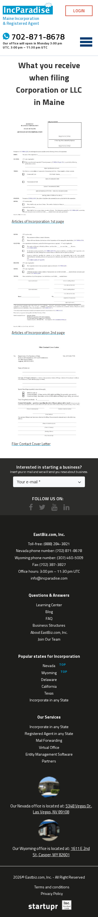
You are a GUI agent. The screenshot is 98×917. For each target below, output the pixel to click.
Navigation (86, 42)
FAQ (49, 618)
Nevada (49, 665)
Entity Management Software (49, 754)
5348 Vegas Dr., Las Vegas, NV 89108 (62, 809)
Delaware (49, 679)
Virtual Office (49, 747)
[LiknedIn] (66, 507)
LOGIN (79, 11)
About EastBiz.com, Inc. (49, 632)
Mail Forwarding (49, 740)
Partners (49, 761)
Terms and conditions (51, 886)
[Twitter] (42, 507)
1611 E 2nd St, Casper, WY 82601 (61, 851)
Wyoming (49, 672)
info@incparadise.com (49, 578)
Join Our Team (49, 639)
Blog (49, 611)
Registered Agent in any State (49, 733)
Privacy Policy (52, 893)
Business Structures (49, 625)
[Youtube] (54, 507)
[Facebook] (30, 507)
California (49, 686)
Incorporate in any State (49, 700)
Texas (49, 693)
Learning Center (49, 605)
